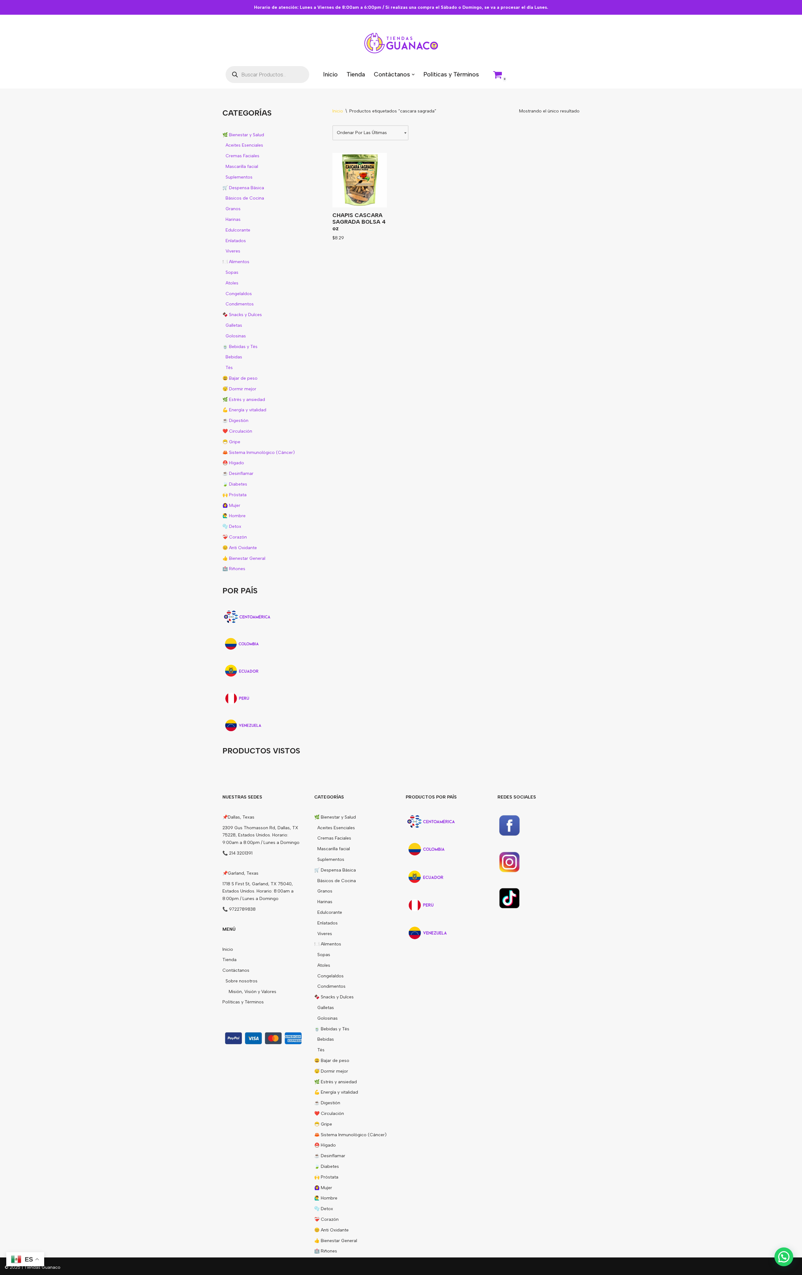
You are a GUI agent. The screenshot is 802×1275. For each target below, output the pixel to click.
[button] (413, 74)
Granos (233, 208)
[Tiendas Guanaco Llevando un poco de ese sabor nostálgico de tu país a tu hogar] (401, 43)
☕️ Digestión (235, 420)
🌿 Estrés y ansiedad (243, 399)
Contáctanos (235, 970)
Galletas (234, 325)
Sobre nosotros (242, 981)
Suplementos (239, 177)
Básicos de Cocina (245, 198)
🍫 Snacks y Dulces (242, 314)
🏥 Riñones (233, 568)
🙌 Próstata (234, 494)
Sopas (232, 272)
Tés (229, 367)
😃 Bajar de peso (240, 378)
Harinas (233, 219)
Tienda (355, 74)
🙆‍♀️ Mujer (231, 505)
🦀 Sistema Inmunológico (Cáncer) (258, 452)
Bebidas (234, 357)
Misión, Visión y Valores (252, 991)
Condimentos (240, 304)
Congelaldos (239, 293)
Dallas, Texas (241, 817)
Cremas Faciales (242, 156)
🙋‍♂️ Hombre (234, 515)
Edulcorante (238, 230)
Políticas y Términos (451, 74)
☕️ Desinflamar (237, 473)
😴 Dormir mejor (239, 389)
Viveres (233, 251)
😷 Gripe (231, 442)
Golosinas (236, 336)
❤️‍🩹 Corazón (234, 537)
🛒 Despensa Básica (243, 187)
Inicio (330, 74)
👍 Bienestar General (243, 558)
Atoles (232, 283)
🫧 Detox (231, 526)
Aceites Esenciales (244, 145)
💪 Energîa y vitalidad (244, 410)
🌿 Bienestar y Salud (243, 135)
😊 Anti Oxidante (239, 547)
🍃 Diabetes (234, 484)
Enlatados (236, 240)
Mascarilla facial (242, 166)
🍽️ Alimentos (235, 261)
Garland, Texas (243, 873)
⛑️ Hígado (233, 463)
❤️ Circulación (237, 431)
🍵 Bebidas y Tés (240, 346)
